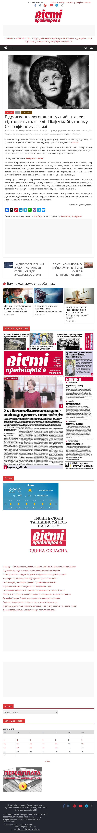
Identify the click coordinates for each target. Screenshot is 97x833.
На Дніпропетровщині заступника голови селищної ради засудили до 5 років (29, 269)
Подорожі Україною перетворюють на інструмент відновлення (30, 602)
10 (5, 744)
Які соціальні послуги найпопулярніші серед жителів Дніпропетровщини (67, 269)
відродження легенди (64, 131)
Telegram (30, 158)
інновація (12, 134)
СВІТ (17, 112)
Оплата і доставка (16, 805)
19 (31, 747)
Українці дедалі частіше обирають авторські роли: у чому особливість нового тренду (40, 606)
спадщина (53, 134)
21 (56, 747)
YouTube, (38, 216)
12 (31, 744)
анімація (21, 131)
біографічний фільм (47, 131)
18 (18, 747)
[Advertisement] (49, 30)
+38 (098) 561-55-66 (27, 827)
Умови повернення (35, 805)
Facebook (65, 216)
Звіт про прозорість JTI (26, 810)
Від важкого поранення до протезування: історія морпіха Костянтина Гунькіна (37, 594)
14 (56, 744)
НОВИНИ (9, 112)
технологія (62, 134)
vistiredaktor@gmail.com (28, 829)
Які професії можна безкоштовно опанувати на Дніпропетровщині (31, 598)
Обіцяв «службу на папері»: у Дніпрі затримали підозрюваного (29, 582)
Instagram (76, 216)
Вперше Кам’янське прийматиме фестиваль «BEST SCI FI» (48, 308)
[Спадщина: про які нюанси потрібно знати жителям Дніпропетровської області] (79, 289)
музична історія (42, 134)
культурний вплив (29, 134)
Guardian (74, 142)
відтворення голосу (81, 131)
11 (18, 744)
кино (19, 134)
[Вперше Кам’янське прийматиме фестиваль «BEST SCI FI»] (48, 289)
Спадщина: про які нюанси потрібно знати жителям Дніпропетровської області (77, 312)
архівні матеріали (32, 131)
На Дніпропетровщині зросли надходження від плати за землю (30, 578)
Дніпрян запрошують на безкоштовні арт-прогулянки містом (29, 610)
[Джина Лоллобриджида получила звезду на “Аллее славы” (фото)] (18, 289)
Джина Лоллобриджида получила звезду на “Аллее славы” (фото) (17, 308)
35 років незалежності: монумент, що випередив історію (27, 586)
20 (43, 747)
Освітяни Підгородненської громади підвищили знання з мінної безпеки (34, 590)
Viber (40, 158)
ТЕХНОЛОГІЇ (26, 112)
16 (82, 744)
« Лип (47, 761)
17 (5, 747)
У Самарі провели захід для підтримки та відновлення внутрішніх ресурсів (34, 574)
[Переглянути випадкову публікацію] (91, 47)
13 (43, 744)
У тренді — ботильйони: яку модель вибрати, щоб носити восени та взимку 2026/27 (39, 567)
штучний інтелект (73, 134)
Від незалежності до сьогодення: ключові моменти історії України (31, 570)
